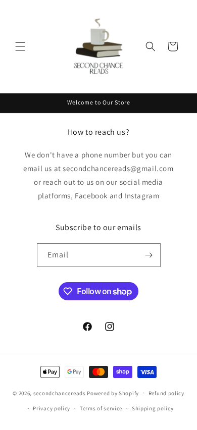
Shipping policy (153, 408)
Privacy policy (51, 408)
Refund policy (166, 393)
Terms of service (101, 408)
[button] (20, 46)
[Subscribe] (149, 255)
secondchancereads (59, 392)
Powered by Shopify (113, 392)
